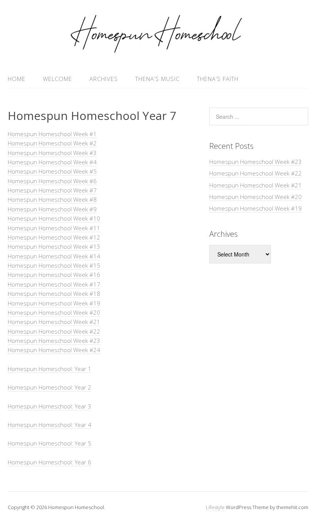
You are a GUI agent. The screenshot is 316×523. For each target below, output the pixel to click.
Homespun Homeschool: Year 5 (49, 443)
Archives (103, 79)
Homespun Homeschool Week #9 (52, 209)
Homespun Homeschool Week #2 (52, 143)
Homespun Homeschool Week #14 (54, 256)
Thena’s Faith (218, 79)
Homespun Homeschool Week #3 (52, 153)
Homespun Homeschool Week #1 (52, 134)
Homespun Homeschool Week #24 (54, 350)
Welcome (57, 79)
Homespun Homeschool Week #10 (54, 218)
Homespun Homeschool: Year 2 (49, 387)
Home (16, 79)
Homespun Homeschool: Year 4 (49, 425)
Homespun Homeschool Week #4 (52, 162)
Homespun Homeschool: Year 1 (49, 369)
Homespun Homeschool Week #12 (54, 237)
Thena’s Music (157, 79)
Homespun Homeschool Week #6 (52, 181)
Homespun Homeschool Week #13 (54, 246)
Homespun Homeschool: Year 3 (49, 406)
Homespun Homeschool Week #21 (54, 322)
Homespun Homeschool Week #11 (54, 228)
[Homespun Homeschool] (158, 51)
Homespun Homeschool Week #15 (54, 265)
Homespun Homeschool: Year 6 (49, 462)
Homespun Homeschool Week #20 (54, 312)
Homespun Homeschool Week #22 (54, 331)
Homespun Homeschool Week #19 (54, 303)
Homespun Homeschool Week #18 (54, 293)
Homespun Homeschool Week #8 (52, 199)
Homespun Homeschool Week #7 (52, 190)
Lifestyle (215, 507)
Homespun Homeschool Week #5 (52, 171)
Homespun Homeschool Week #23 (54, 340)
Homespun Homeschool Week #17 (54, 284)
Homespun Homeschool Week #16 (54, 274)
